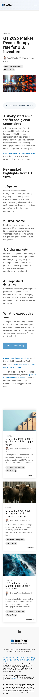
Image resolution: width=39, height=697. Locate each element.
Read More (30, 475)
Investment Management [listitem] (15, 467)
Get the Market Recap (15, 346)
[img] (28, 105)
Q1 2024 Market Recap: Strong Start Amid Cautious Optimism (18, 513)
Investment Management (13, 66)
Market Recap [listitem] (11, 471)
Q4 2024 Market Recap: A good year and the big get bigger (19, 441)
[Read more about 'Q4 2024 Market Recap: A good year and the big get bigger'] (19, 420)
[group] (19, 105)
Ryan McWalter (12, 58)
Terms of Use (18, 661)
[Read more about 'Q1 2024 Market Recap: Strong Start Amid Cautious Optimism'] (19, 492)
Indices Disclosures (29, 661)
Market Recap (9, 70)
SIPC (17, 678)
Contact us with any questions (16, 358)
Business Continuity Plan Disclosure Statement (19, 658)
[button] (35, 5)
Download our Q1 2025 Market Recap (19, 153)
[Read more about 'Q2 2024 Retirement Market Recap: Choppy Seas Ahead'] (19, 565)
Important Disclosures (15, 658)
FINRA (14, 678)
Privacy (5, 658)
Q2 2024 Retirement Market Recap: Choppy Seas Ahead (17, 586)
